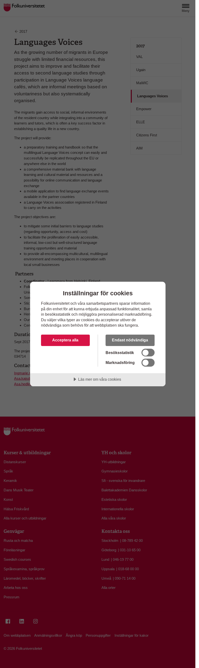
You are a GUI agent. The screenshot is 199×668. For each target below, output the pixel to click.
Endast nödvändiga (130, 340)
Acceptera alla (65, 340)
